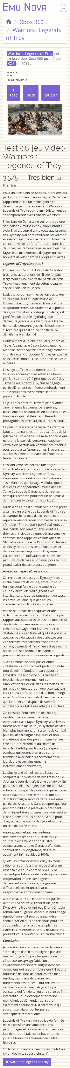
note (31, 92)
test (13, 92)
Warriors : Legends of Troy (29, 1062)
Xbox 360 (35, 58)
